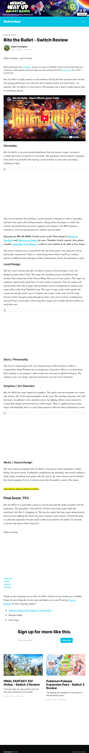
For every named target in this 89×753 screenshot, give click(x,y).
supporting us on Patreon (25, 244)
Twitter (7, 581)
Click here (66, 70)
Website (7, 584)
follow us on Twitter (27, 240)
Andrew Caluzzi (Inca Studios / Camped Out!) (30, 610)
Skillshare (27, 67)
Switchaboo (12, 21)
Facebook (8, 578)
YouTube (7, 587)
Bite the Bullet (10, 35)
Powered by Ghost (78, 752)
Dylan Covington (19, 46)
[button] (83, 22)
